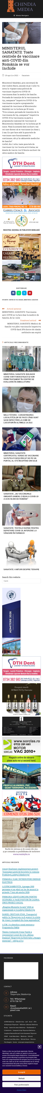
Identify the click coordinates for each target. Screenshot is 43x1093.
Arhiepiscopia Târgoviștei (11, 1024)
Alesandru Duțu (20, 1021)
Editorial (30, 1036)
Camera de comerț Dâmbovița (17, 1027)
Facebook (8, 958)
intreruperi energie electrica (26, 1042)
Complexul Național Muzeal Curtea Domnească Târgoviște (20, 1033)
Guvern (15, 1042)
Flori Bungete (8, 1042)
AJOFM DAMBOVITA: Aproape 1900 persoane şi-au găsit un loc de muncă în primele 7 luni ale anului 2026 (20, 889)
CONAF (6, 1036)
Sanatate (26, 75)
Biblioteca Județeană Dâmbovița (29, 1024)
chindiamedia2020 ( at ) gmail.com (21, 1009)
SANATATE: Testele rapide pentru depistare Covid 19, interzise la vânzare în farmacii (21, 530)
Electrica (33, 1039)
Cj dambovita (8, 1030)
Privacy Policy (21, 1090)
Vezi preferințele (21, 1085)
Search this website (11, 577)
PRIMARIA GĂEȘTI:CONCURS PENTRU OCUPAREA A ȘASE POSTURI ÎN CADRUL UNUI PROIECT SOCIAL (21, 899)
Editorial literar (25, 1039)
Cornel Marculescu (14, 1036)
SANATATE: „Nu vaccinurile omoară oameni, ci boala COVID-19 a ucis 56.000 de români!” (21, 496)
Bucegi (6, 1027)
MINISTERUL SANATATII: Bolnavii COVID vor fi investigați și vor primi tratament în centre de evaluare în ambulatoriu (19, 378)
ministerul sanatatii (31, 300)
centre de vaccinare (16, 300)
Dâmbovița (24, 1036)
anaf (26, 1021)
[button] (39, 1047)
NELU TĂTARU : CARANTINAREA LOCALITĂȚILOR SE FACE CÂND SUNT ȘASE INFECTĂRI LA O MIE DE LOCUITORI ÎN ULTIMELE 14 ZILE (21, 419)
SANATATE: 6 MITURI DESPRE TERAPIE (21, 569)
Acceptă (21, 1072)
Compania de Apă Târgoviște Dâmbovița (24, 1030)
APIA (35, 1021)
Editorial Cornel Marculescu (12, 1039)
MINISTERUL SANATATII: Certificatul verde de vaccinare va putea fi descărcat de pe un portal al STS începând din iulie (21, 457)
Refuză (21, 1078)
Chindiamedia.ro (31, 1027)
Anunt (30, 1021)
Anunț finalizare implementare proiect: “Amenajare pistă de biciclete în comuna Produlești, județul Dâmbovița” (20, 872)
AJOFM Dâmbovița (9, 1021)
